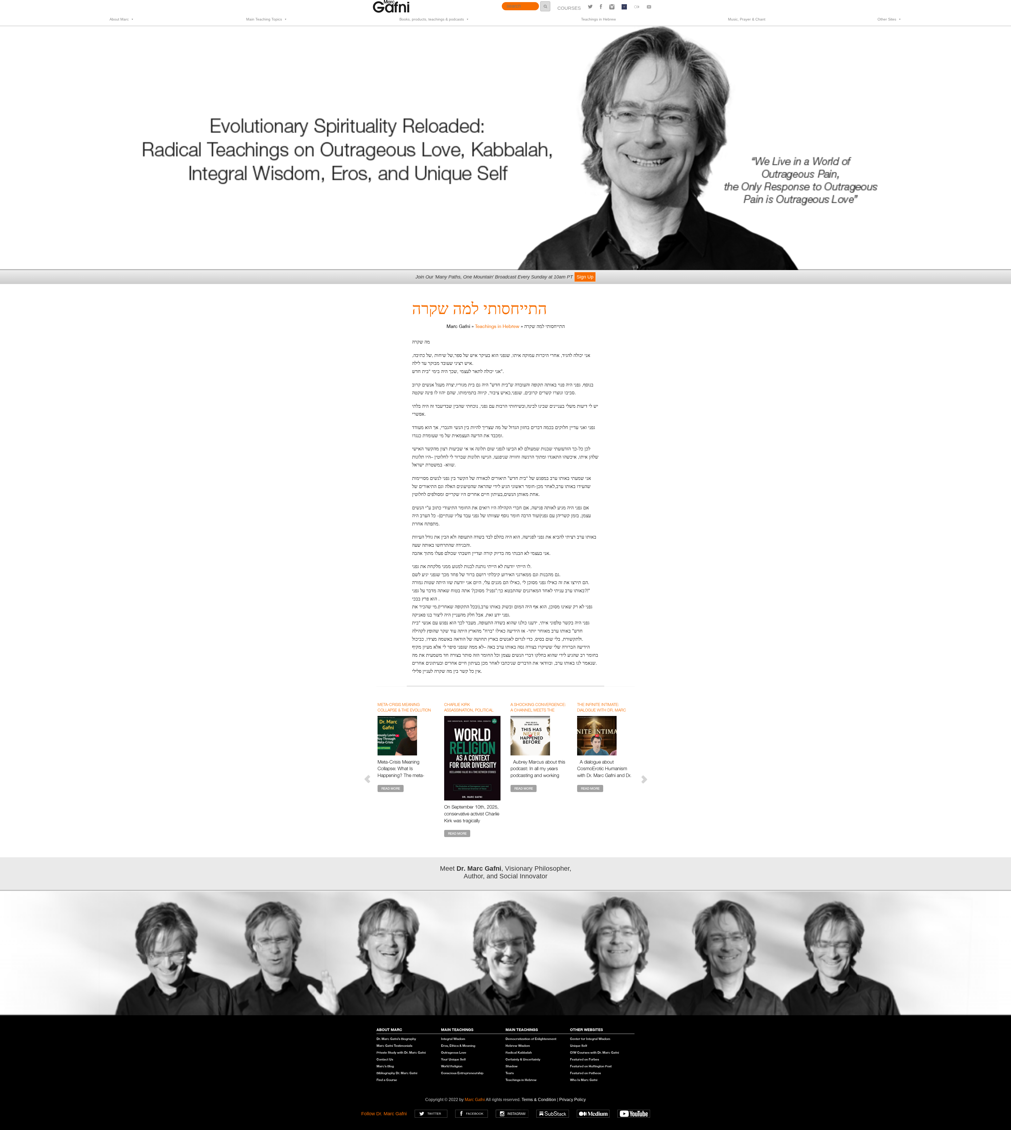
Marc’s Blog (385, 1066)
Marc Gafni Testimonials (394, 1046)
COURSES (569, 8)
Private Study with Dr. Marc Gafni (401, 1052)
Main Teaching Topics (264, 19)
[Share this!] (601, 6)
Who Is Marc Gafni (583, 1080)
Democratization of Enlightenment (531, 1039)
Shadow (512, 1066)
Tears (510, 1073)
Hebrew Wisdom (518, 1046)
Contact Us (384, 1059)
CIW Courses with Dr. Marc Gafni (594, 1052)
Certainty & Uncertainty (523, 1059)
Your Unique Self (453, 1059)
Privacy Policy (572, 1099)
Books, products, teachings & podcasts (431, 19)
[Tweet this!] (590, 6)
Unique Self (578, 1046)
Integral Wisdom (453, 1039)
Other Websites (586, 1029)
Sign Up (585, 277)
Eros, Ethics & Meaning (458, 1046)
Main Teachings (457, 1029)
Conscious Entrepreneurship (462, 1073)
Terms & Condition (539, 1099)
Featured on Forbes (584, 1059)
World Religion (451, 1066)
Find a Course (386, 1080)
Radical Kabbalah (519, 1052)
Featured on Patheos (585, 1073)
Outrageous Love (453, 1052)
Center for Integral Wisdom (590, 1039)
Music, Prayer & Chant (746, 19)
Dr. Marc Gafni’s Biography (396, 1039)
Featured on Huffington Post (591, 1066)
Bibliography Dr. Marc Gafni (396, 1073)
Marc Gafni (475, 1099)
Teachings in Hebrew (598, 19)
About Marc (119, 19)
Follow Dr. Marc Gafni (384, 1113)
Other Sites (887, 19)
